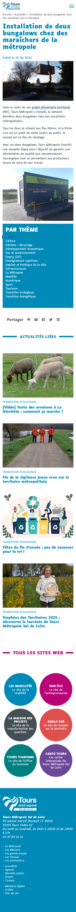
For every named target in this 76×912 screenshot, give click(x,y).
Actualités (20, 14)
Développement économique (24, 249)
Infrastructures (15, 268)
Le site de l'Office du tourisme (20, 760)
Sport (9, 284)
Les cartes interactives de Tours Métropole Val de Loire (56, 760)
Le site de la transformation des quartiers (20, 725)
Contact (9, 880)
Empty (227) (13, 257)
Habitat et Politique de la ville (25, 265)
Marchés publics (14, 873)
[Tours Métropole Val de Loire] (11, 6)
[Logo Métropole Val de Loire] (20, 804)
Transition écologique (19, 292)
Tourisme (11, 288)
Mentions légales (15, 886)
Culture (10, 241)
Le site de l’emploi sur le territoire (56, 725)
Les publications (14, 860)
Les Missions (12, 849)
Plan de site (12, 893)
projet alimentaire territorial (51, 107)
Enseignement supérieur (21, 260)
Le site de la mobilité (20, 689)
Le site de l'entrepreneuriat (56, 689)
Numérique (12, 280)
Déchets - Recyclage (18, 245)
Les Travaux (12, 857)
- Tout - (10, 237)
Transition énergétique (20, 296)
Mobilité (10, 276)
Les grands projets (16, 853)
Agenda (9, 869)
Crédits (9, 889)
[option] (20, 689)
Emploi (9, 876)
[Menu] (70, 6)
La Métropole (14, 272)
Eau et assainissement (20, 252)
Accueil (7, 14)
